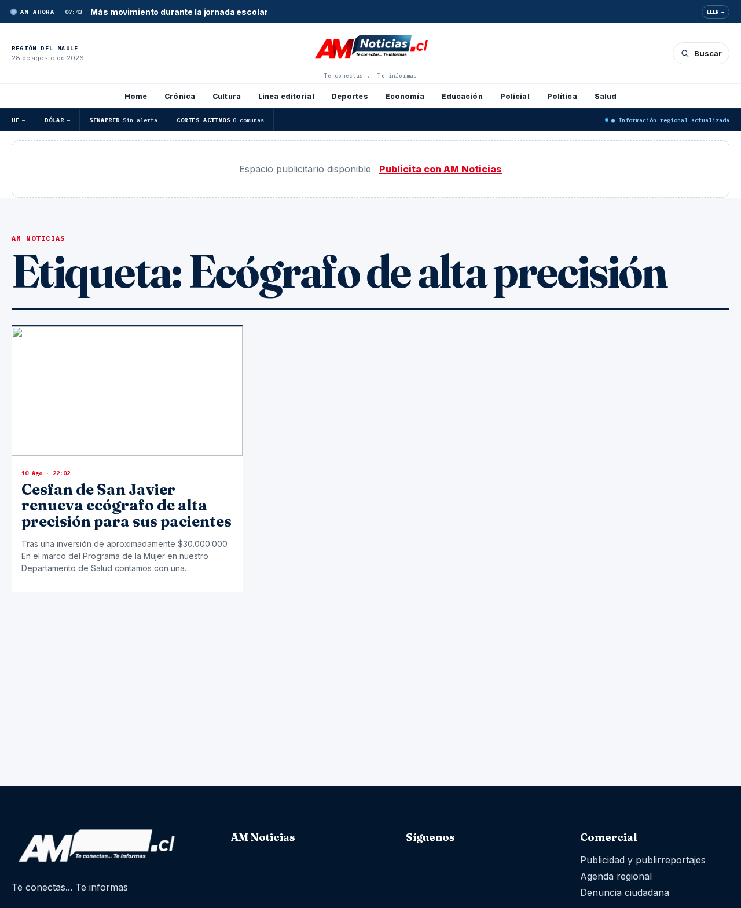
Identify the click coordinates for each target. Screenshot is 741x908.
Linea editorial (286, 96)
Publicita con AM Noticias (440, 169)
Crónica (179, 96)
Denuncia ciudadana (624, 892)
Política (562, 96)
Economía (405, 96)
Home (135, 96)
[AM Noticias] (370, 48)
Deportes (350, 96)
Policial (515, 96)
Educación (462, 96)
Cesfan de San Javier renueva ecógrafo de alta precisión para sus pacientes (126, 505)
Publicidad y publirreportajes (643, 860)
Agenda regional (616, 876)
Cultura (226, 96)
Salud (606, 96)
